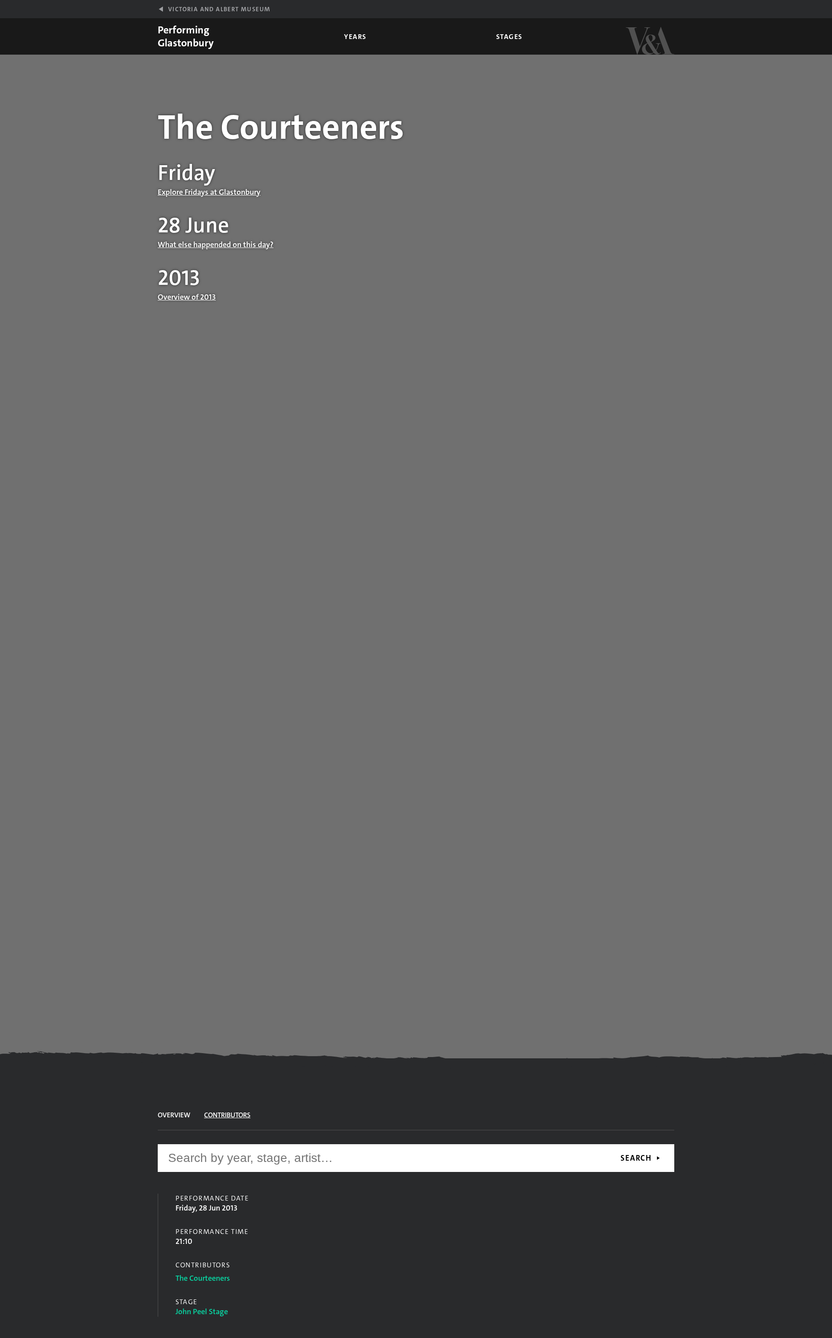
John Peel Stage (202, 1311)
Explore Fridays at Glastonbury (209, 192)
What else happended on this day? (215, 244)
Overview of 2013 (187, 297)
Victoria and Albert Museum (219, 9)
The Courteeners (203, 1278)
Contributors (227, 1114)
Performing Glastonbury (186, 36)
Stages (509, 36)
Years (355, 36)
